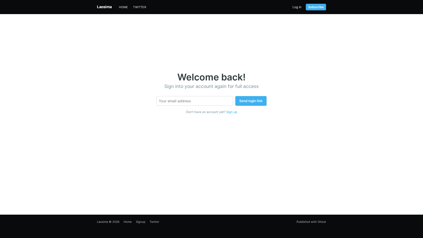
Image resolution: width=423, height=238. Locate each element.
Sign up (231, 112)
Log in (297, 7)
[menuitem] (123, 7)
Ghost (322, 221)
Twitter (139, 7)
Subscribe (316, 7)
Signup (140, 221)
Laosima (104, 7)
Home (123, 7)
